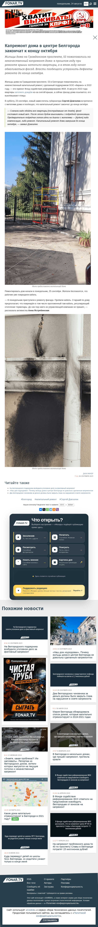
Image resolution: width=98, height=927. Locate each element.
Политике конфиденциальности (62, 903)
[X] (44, 509)
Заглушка (49, 886)
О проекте (49, 879)
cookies (48, 897)
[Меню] (95, 3)
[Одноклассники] (54, 509)
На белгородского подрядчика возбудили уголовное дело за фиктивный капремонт (42, 488)
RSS (29, 879)
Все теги (31, 882)
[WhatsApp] (47, 509)
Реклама (65, 882)
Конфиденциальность (72, 886)
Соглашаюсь (50, 920)
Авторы (48, 882)
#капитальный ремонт (46, 499)
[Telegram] (50, 509)
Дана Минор (88, 473)
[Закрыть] (95, 38)
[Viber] (57, 509)
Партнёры (66, 879)
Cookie (30, 909)
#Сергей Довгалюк (69, 499)
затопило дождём (24, 92)
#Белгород (26, 499)
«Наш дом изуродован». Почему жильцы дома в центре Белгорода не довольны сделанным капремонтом (51, 491)
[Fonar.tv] (12, 4)
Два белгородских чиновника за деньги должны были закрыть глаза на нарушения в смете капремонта (50, 493)
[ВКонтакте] (40, 509)
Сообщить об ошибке (33, 888)
